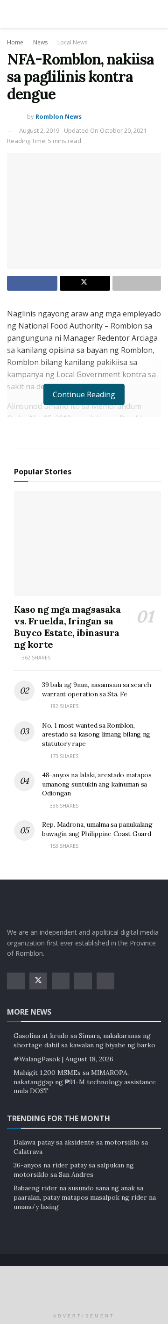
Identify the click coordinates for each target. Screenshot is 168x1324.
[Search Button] (157, 14)
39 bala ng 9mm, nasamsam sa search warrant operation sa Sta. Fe (96, 689)
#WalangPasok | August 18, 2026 (63, 1059)
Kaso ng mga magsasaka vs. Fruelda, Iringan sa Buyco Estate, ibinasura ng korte (67, 626)
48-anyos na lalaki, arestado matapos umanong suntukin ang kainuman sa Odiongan (97, 784)
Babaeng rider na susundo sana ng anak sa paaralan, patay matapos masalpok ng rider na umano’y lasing (85, 1197)
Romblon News (58, 116)
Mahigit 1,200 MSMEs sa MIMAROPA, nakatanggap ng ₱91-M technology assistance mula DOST (85, 1081)
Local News (72, 42)
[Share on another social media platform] (136, 283)
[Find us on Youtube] (83, 981)
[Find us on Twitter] (38, 981)
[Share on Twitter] (85, 283)
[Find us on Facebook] (16, 981)
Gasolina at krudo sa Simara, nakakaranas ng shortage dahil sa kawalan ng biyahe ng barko (84, 1040)
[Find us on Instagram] (61, 981)
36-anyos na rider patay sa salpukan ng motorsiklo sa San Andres (74, 1170)
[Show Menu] (11, 14)
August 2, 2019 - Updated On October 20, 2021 (83, 130)
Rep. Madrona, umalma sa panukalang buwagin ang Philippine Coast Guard (97, 829)
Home (15, 42)
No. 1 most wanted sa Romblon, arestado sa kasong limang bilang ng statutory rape (96, 734)
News (40, 42)
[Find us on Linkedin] (105, 981)
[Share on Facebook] (32, 283)
